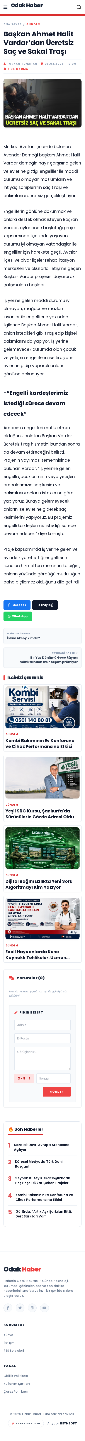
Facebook (19, 605)
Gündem (33, 24)
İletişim (8, 1343)
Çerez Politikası (15, 1391)
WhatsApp (20, 616)
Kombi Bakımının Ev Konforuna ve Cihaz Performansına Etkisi (44, 1197)
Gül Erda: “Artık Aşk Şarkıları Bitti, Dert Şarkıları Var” (43, 1214)
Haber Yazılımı (27, 1423)
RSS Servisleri (13, 1350)
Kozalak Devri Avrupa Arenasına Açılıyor (42, 1147)
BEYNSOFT (68, 1423)
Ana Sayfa (12, 24)
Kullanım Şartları (16, 1384)
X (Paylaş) (45, 605)
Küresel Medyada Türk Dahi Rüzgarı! (39, 1164)
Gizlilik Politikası (15, 1376)
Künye (8, 1335)
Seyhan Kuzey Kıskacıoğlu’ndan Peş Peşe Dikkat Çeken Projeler (42, 1180)
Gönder (57, 1091)
